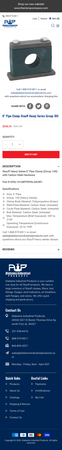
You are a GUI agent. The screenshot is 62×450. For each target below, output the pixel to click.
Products (15, 384)
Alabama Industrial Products (35, 440)
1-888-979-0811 (29, 89)
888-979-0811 (20, 338)
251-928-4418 (20, 331)
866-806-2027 (20, 345)
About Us (15, 390)
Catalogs (15, 397)
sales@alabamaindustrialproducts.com (31, 92)
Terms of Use (17, 410)
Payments (40, 384)
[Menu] (57, 25)
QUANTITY (8, 136)
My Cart (39, 397)
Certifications (42, 390)
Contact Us (16, 417)
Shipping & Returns (20, 404)
